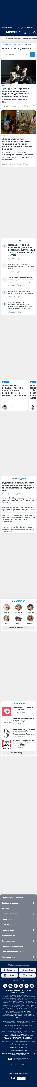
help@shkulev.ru (15, 1015)
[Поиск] (24, 33)
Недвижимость (7, 28)
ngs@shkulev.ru (27, 1011)
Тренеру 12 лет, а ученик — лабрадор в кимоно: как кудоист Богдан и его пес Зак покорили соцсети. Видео (17, 92)
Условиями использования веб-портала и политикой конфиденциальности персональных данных (18, 1037)
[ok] (16, 986)
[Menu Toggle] (2, 33)
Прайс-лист (7, 919)
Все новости (18, 45)
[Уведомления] (29, 33)
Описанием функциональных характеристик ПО (19, 1035)
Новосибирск (7, 45)
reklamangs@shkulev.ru (18, 1024)
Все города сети (8, 957)
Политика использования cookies (18, 1047)
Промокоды (19, 28)
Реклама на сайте (9, 914)
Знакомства (29, 28)
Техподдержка (8, 941)
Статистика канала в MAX (13, 952)
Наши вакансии (8, 935)
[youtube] (32, 986)
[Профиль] (34, 33)
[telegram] (5, 986)
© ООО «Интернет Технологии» (18, 1073)
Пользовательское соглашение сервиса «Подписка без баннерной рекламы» (18, 1053)
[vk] (10, 986)
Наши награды (8, 930)
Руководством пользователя (18, 1034)
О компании (7, 925)
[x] (26, 986)
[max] (21, 986)
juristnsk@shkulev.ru (26, 1014)
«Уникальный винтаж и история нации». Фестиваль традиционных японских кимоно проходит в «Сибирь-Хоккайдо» (17, 144)
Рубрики (5, 908)
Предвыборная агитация (12, 946)
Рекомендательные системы (18, 1050)
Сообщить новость (10, 903)
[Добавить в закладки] (33, 106)
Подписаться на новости (12, 898)
